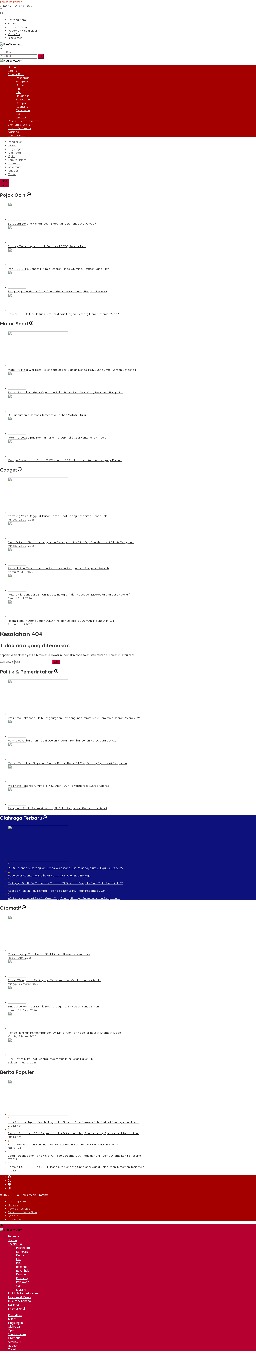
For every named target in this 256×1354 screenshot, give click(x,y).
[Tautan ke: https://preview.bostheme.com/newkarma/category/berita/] (19, 470)
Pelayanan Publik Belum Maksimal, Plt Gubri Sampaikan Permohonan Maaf (57, 808)
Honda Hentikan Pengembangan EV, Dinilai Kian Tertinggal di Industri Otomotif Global (65, 1032)
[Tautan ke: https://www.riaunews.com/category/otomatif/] (23, 908)
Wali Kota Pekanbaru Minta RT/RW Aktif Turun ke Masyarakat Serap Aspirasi (58, 785)
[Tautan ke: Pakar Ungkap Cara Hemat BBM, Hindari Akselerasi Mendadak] (38, 950)
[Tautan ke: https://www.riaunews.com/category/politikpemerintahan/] (56, 672)
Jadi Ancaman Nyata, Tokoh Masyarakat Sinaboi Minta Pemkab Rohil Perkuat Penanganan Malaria (73, 1122)
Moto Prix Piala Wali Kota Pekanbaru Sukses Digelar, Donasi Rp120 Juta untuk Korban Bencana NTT (74, 370)
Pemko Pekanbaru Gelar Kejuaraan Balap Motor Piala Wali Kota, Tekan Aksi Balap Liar (65, 392)
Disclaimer (15, 1219)
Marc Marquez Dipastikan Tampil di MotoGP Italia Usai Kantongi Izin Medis (57, 437)
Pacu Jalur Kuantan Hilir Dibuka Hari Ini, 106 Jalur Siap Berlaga (49, 875)
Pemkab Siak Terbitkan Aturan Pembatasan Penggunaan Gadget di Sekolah (58, 568)
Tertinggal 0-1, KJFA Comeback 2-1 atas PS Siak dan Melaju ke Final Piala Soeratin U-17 (65, 883)
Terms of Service (19, 1208)
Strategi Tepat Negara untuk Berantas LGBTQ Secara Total (47, 246)
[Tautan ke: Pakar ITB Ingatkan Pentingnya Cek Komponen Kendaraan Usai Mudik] (17, 976)
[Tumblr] (9, 1184)
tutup (4, 180)
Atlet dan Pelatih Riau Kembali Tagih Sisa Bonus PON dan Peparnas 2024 (56, 890)
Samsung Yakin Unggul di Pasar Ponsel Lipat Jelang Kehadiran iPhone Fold (58, 516)
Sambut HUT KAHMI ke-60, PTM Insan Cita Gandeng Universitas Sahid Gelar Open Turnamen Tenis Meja (76, 1167)
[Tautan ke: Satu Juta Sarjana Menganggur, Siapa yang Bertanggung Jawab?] (17, 220)
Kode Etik (14, 1216)
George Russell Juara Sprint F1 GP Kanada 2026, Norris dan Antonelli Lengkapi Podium (65, 460)
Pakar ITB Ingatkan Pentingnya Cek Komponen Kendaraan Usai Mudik (54, 980)
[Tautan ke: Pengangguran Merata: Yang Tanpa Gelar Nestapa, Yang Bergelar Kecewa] (17, 287)
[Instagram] (9, 1188)
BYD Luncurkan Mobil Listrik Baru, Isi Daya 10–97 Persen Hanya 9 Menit (54, 1006)
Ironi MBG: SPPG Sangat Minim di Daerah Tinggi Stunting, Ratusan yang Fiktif (58, 269)
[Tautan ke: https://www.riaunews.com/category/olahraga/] (44, 818)
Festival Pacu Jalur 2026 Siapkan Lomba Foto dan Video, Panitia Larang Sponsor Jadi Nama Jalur (73, 1133)
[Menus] (1, 9)
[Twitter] (9, 1181)
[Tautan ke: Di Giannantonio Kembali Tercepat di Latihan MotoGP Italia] (17, 411)
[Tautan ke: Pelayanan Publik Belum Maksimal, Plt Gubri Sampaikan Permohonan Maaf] (17, 804)
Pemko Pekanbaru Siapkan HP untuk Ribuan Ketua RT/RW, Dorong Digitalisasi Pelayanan (67, 763)
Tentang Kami (17, 1201)
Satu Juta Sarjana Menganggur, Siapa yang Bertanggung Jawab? (52, 223)
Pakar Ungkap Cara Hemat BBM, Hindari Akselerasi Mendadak (49, 954)
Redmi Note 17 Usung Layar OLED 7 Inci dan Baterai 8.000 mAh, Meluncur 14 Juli (61, 621)
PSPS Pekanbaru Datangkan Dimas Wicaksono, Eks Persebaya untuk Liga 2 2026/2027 (65, 868)
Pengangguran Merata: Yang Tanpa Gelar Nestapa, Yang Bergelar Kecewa (57, 291)
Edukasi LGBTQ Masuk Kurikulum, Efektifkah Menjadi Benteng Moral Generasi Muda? (63, 314)
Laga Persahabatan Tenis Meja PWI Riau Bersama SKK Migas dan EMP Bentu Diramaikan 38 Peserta (74, 1155)
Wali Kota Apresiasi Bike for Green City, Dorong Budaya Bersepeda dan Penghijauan (64, 898)
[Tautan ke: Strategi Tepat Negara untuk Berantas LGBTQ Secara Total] (17, 242)
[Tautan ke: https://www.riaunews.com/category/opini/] (28, 195)
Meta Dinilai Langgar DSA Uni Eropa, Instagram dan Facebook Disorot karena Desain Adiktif (69, 594)
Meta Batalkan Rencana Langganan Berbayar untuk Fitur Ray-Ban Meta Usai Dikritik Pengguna (71, 542)
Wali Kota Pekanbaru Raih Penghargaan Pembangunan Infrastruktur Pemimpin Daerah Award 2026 (74, 718)
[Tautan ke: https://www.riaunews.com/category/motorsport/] (31, 324)
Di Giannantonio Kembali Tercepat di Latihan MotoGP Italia (47, 415)
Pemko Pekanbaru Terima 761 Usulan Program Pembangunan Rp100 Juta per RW (62, 740)
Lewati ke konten (11, 2)
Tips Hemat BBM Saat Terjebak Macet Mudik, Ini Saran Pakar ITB (50, 1059)
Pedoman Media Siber (22, 1212)
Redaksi (13, 1205)
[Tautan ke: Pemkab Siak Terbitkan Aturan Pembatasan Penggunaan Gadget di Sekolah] (17, 564)
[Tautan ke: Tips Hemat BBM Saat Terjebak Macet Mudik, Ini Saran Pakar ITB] (17, 1055)
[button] (41, 56)
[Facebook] (9, 1177)
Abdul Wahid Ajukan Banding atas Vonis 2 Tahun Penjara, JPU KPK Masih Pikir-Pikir (63, 1144)
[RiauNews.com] (11, 44)
